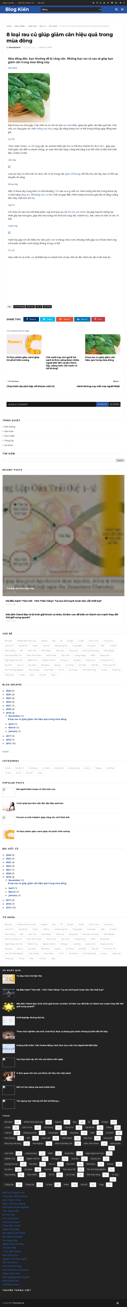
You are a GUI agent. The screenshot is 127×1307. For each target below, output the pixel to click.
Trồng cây (116, 670)
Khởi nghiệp (109, 650)
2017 (8, 735)
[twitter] (120, 3)
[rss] (108, 3)
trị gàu (104, 670)
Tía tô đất (73, 670)
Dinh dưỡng (19, 26)
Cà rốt (11, 139)
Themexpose (18, 1303)
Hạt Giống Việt (10, 1255)
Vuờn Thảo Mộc (11, 1229)
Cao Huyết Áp (9, 1240)
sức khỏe (53, 26)
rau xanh (67, 125)
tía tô (61, 670)
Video (32, 674)
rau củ (42, 26)
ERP (21, 650)
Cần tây (12, 159)
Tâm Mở (94, 665)
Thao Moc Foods (11, 1225)
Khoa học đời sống (91, 650)
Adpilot (44, 641)
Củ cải (11, 250)
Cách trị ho (94, 641)
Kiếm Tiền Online (34, 655)
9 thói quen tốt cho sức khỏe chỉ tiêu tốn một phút (43, 1073)
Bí (61, 641)
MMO (93, 655)
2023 (8, 698)
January (13, 731)
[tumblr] (100, 3)
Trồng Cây (9, 440)
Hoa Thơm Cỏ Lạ (11, 1199)
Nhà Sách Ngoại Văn (13, 1192)
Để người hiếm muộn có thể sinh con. (36, 789)
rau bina (8, 665)
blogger (114, 404)
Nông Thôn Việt (11, 1273)
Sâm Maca (45, 665)
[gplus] (116, 3)
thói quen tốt (109, 665)
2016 (8, 739)
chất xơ (46, 645)
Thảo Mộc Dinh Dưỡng (14, 1196)
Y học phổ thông (11, 1251)
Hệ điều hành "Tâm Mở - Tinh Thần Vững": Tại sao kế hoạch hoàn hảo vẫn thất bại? (59, 989)
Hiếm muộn (46, 650)
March (12, 727)
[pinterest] (93, 3)
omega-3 (64, 660)
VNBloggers (8, 3)
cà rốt (31, 145)
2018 (8, 712)
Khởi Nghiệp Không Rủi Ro (30, 1017)
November (14, 715)
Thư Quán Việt (10, 1210)
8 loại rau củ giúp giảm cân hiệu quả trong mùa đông (100, 358)
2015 (8, 743)
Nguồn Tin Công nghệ (14, 1258)
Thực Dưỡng (33, 670)
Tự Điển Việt (9, 1247)
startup (58, 665)
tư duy (21, 674)
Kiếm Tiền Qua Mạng (13, 1203)
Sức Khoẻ (70, 665)
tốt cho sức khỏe (76, 211)
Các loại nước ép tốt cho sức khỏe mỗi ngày (39, 1059)
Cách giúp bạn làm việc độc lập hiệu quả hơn (39, 803)
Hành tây (13, 225)
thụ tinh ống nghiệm (14, 670)
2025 (8, 694)
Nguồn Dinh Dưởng (13, 1243)
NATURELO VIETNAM (13, 1232)
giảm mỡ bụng (72, 173)
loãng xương (80, 655)
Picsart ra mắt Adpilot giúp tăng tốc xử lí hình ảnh (43, 817)
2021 (8, 705)
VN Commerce (10, 1262)
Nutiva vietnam (11, 1222)
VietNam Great (10, 1284)
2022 (8, 701)
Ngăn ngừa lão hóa (14, 660)
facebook (102, 404)
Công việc (91, 645)
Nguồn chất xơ (48, 660)
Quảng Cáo (90, 660)
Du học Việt (8, 1214)
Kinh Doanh (51, 655)
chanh (35, 645)
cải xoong (108, 641)
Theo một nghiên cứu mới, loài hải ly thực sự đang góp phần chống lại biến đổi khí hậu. (62, 1031)
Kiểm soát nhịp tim (13, 655)
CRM (102, 645)
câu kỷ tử (9, 645)
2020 (8, 709)
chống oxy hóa (44, 128)
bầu (54, 641)
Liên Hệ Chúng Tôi (26, 3)
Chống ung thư (61, 645)
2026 (8, 690)
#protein (8, 641)
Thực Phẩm (9, 435)
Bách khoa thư (10, 1280)
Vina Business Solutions (15, 1269)
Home (9, 26)
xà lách (42, 674)
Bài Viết (41, 3)
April (11, 723)
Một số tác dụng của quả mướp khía (35, 1087)
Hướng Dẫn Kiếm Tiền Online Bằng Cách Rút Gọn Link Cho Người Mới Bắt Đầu (57, 1045)
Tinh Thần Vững (89, 670)
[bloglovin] (112, 3)
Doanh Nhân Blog (12, 1266)
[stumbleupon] (104, 3)
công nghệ (77, 645)
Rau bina (12, 67)
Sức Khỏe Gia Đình (12, 1236)
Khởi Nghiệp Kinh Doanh (15, 1277)
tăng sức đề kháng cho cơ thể (36, 194)
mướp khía (104, 655)
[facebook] (124, 3)
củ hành (113, 645)
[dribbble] (97, 3)
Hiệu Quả (60, 650)
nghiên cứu (32, 660)
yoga (53, 674)
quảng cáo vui (106, 660)
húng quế (73, 650)
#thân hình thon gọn (26, 641)
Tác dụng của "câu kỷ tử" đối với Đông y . (38, 1101)
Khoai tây (13, 184)
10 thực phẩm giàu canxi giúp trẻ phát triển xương (23, 358)
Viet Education (10, 1218)
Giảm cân (32, 26)
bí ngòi (70, 641)
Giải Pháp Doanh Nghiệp (15, 1207)
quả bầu (77, 660)
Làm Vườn (9, 431)
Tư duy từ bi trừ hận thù (29, 976)
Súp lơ (11, 204)
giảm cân (50, 239)
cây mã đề (23, 645)
